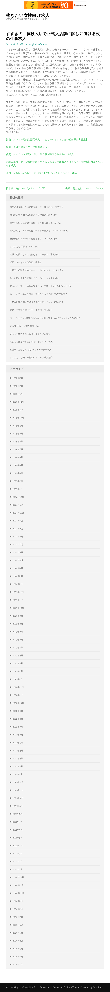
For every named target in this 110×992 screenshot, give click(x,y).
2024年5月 (17, 552)
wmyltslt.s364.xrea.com (40, 44)
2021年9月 (17, 806)
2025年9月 (17, 425)
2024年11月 (18, 505)
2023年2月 (17, 671)
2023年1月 (17, 679)
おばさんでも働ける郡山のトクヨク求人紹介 (31, 357)
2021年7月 (17, 822)
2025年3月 (17, 473)
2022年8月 (17, 719)
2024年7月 (17, 536)
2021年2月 (17, 861)
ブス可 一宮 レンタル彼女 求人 (24, 326)
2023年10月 (18, 608)
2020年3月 (17, 948)
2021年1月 (17, 869)
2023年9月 (17, 616)
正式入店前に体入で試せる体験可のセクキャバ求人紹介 (36, 302)
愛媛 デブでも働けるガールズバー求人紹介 (31, 310)
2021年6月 (17, 830)
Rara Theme (73, 987)
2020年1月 (17, 964)
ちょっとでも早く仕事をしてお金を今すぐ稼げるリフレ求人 (39, 294)
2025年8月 (17, 433)
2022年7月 (17, 726)
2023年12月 (18, 592)
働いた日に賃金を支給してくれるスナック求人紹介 (34, 278)
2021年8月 (17, 814)
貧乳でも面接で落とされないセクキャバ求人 (31, 341)
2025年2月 (17, 481)
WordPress (98, 987)
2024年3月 (17, 568)
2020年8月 (17, 909)
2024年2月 (17, 576)
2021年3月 (17, 853)
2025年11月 (18, 409)
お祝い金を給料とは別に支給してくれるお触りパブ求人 (36, 207)
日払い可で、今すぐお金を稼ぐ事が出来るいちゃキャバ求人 (39, 230)
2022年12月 (18, 687)
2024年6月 (17, 544)
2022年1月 (17, 774)
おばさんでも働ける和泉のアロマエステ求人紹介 (33, 215)
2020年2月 (17, 956)
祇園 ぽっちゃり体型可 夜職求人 (27, 262)
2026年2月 (17, 386)
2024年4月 (17, 560)
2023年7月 (17, 631)
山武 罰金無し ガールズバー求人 (84, 188)
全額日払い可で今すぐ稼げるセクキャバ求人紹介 (33, 238)
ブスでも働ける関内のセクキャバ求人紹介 (30, 333)
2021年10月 (18, 798)
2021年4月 (17, 845)
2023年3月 (17, 663)
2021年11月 (17, 790)
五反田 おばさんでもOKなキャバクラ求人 (31, 349)
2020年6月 (17, 925)
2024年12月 (18, 497)
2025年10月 (18, 417)
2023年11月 (18, 600)
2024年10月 (18, 513)
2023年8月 (17, 623)
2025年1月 (17, 489)
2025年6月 (17, 449)
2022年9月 (17, 711)
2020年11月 (18, 885)
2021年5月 (17, 837)
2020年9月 (17, 901)
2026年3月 (17, 378)
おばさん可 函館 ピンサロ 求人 (24, 246)
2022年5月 (17, 742)
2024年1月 (17, 584)
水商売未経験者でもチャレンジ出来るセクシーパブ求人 (36, 270)
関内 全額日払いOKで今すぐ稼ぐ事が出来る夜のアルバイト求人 (41, 172)
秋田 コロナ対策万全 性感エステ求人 (28, 146)
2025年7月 (17, 441)
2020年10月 (18, 893)
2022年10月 (18, 703)
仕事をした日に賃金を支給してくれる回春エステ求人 (35, 223)
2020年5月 (17, 933)
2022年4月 (17, 750)
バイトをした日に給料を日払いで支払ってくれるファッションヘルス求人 (45, 318)
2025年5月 (17, 457)
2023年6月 (17, 639)
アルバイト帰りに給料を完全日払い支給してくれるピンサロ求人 (41, 286)
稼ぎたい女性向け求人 (28, 15)
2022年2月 (17, 766)
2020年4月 (17, 940)
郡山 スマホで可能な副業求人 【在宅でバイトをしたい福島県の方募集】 (47, 139)
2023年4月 (17, 655)
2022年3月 (17, 758)
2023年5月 (17, 647)
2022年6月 (17, 734)
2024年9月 (17, 520)
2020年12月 (18, 877)
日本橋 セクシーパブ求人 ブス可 (25, 188)
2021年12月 (18, 782)
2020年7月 (17, 917)
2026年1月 (17, 394)
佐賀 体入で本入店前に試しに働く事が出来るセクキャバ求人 (40, 154)
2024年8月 (17, 528)
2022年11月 (18, 695)
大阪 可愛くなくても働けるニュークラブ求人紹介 (34, 254)
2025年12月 (18, 402)
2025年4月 (17, 465)
